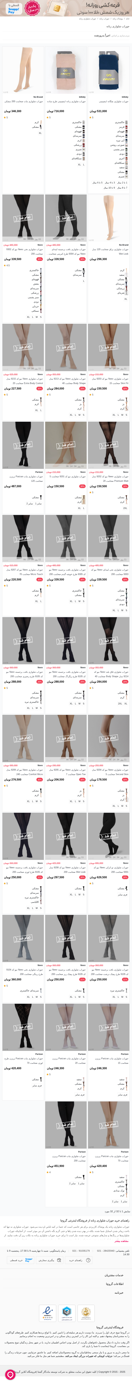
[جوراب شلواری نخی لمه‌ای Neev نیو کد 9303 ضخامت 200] (108, 538)
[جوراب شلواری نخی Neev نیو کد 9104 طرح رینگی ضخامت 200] (23, 938)
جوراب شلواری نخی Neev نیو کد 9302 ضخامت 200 (24, 251)
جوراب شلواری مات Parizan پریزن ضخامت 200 (69, 1158)
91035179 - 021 (81, 1250)
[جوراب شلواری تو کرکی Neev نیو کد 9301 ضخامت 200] (108, 836)
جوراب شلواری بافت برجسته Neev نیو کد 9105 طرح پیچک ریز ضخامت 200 (67, 971)
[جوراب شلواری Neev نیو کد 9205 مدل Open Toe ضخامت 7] (66, 738)
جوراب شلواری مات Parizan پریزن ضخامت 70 (111, 1158)
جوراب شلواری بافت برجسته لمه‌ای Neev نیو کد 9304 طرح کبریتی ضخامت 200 (67, 252)
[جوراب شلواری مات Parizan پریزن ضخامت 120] (23, 445)
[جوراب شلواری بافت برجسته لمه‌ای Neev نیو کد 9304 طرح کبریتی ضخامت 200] (66, 218)
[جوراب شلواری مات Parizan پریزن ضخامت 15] (108, 1027)
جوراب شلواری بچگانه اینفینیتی (113, 101)
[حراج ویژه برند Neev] (66, 8)
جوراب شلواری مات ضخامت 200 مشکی (23, 101)
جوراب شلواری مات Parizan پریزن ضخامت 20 (69, 1060)
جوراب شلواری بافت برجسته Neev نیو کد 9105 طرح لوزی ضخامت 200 (24, 869)
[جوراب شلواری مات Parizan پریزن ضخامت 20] (66, 1027)
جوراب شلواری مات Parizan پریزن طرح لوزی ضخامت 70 (23, 1060)
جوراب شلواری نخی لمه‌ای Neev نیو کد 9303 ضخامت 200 (109, 571)
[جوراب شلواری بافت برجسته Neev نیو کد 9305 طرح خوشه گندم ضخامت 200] (66, 538)
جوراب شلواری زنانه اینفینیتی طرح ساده (66, 101)
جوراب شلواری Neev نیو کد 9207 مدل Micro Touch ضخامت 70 (24, 571)
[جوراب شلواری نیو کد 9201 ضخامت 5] (66, 445)
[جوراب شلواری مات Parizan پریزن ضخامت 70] (108, 1125)
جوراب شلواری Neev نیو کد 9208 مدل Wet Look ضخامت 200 (67, 869)
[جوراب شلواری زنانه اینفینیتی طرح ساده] (66, 70)
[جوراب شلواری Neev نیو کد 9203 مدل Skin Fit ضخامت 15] (108, 347)
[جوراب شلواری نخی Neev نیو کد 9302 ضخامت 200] (23, 218)
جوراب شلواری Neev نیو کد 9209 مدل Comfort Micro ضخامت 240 (24, 772)
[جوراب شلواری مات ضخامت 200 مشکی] (23, 70)
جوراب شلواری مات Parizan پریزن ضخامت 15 (111, 1060)
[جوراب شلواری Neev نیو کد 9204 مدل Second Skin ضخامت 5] (108, 738)
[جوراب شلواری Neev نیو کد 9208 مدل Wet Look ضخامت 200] (66, 836)
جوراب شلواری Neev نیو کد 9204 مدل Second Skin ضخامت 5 (110, 772)
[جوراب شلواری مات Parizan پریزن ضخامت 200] (66, 1125)
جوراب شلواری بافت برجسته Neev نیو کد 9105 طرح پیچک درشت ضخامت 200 (109, 971)
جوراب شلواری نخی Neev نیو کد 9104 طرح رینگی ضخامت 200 (24, 971)
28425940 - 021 (105, 1250)
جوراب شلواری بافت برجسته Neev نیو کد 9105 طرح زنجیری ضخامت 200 (24, 674)
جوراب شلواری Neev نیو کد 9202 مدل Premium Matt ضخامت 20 (110, 478)
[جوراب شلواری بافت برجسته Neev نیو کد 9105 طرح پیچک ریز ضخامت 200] (66, 938)
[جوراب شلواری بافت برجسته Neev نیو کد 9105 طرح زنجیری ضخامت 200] (23, 640)
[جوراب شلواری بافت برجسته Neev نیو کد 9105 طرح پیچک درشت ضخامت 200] (108, 938)
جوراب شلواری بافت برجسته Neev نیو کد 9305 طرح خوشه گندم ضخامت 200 (67, 571)
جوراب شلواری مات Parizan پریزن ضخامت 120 (26, 478)
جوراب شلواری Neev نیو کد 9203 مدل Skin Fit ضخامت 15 (110, 381)
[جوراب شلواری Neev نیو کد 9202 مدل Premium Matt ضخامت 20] (108, 445)
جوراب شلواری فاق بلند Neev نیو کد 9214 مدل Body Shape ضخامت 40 (111, 674)
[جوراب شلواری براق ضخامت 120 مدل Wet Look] (108, 218)
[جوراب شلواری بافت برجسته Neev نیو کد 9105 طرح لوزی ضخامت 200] (23, 836)
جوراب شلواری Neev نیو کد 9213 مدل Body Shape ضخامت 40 (67, 381)
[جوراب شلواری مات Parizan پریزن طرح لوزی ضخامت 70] (23, 1027)
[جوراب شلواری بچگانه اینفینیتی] (108, 70)
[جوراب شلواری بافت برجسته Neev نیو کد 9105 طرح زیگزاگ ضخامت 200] (66, 640)
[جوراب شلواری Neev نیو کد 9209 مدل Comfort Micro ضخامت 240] (23, 738)
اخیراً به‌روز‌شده (102, 35)
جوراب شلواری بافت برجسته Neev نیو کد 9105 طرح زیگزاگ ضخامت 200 (67, 674)
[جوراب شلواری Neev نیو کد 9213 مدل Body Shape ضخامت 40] (66, 347)
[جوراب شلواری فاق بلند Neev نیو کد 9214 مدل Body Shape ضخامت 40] (108, 640)
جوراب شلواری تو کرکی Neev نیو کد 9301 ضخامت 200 (111, 869)
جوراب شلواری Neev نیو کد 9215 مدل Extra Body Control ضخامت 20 (24, 381)
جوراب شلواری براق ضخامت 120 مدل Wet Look (110, 251)
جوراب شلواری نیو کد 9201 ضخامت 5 (68, 476)
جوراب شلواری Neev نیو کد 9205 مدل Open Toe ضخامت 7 (67, 772)
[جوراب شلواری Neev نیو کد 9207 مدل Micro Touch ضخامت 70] (23, 538)
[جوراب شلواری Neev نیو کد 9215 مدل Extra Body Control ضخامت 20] (23, 347)
